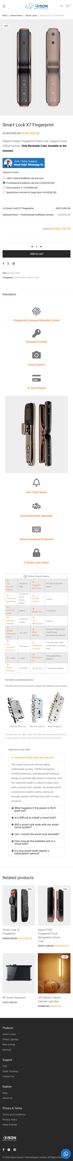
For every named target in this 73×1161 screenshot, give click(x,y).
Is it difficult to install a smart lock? (35, 817)
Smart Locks (31, 15)
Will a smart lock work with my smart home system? (36, 826)
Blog (5, 1093)
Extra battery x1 (22, 187)
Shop (5, 15)
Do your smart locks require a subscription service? (31, 852)
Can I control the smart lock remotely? (37, 834)
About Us (7, 1098)
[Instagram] (8, 1149)
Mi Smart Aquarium (14, 997)
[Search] (62, 6)
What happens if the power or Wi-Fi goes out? (35, 809)
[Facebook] (3, 1149)
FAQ (5, 1066)
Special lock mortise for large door (31, 192)
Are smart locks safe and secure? (34, 757)
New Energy (9, 1044)
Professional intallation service (30, 183)
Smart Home (16, 15)
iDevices (7, 1049)
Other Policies (10, 1124)
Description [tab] (9, 294)
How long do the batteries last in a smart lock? (34, 842)
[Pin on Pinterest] (13, 263)
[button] (36, 757)
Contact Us (8, 1076)
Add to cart (36, 253)
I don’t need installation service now (24, 178)
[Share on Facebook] (3, 263)
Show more (7, 938)
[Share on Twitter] (8, 263)
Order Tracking (10, 1071)
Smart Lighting (10, 1039)
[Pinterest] (14, 1149)
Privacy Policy (10, 1119)
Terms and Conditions (14, 1114)
